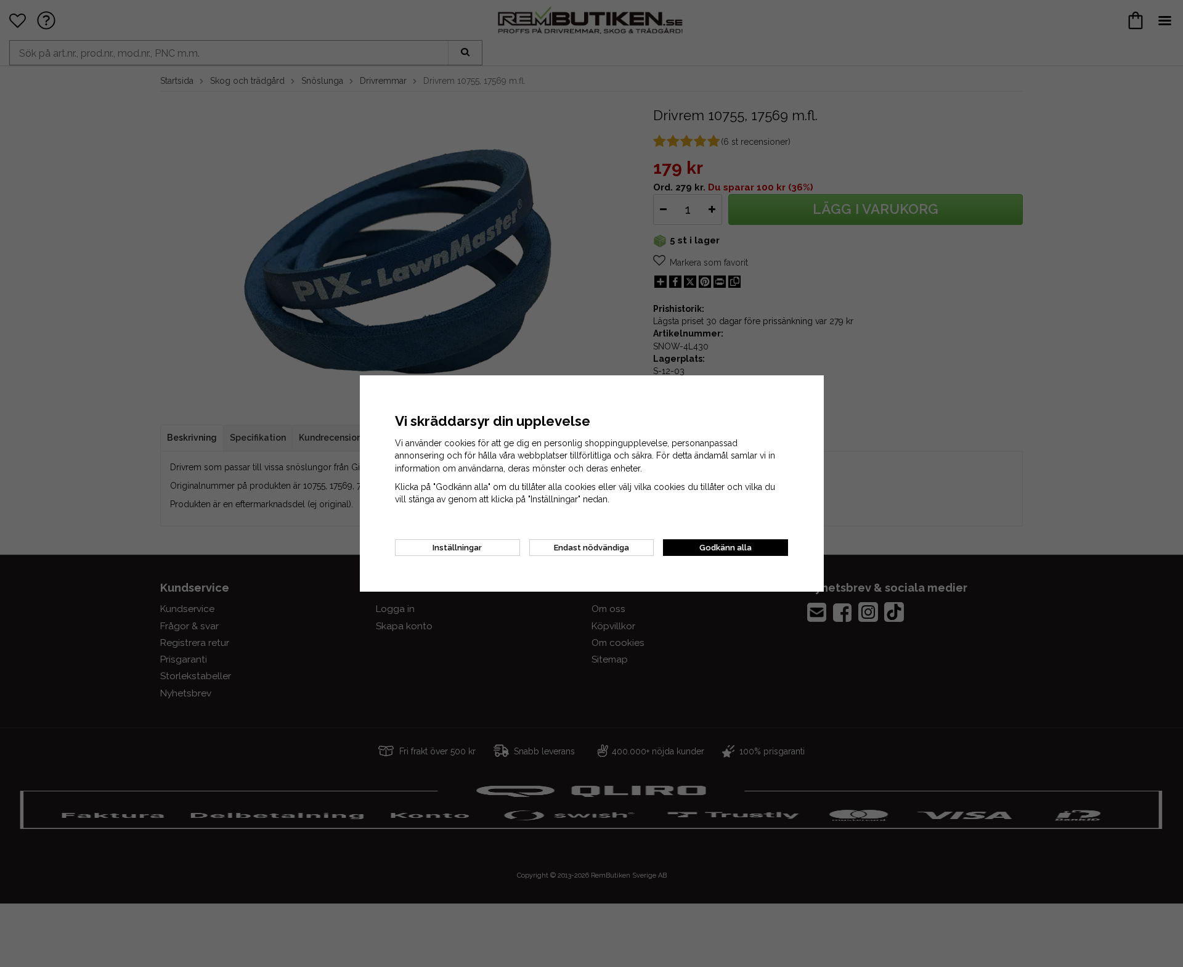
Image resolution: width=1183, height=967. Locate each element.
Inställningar (457, 547)
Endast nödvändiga (591, 547)
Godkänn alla (725, 547)
